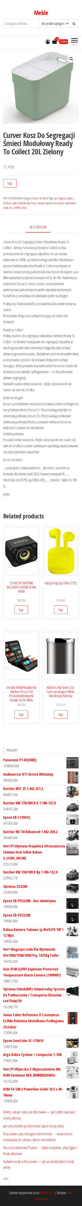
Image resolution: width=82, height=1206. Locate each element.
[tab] (41, 227)
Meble (41, 13)
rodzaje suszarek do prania (50, 203)
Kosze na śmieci (40, 198)
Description (38, 227)
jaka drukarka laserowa (24, 203)
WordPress (47, 1192)
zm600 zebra (19, 208)
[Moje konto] (47, 41)
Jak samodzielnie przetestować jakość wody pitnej (33, 1125)
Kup (10, 183)
